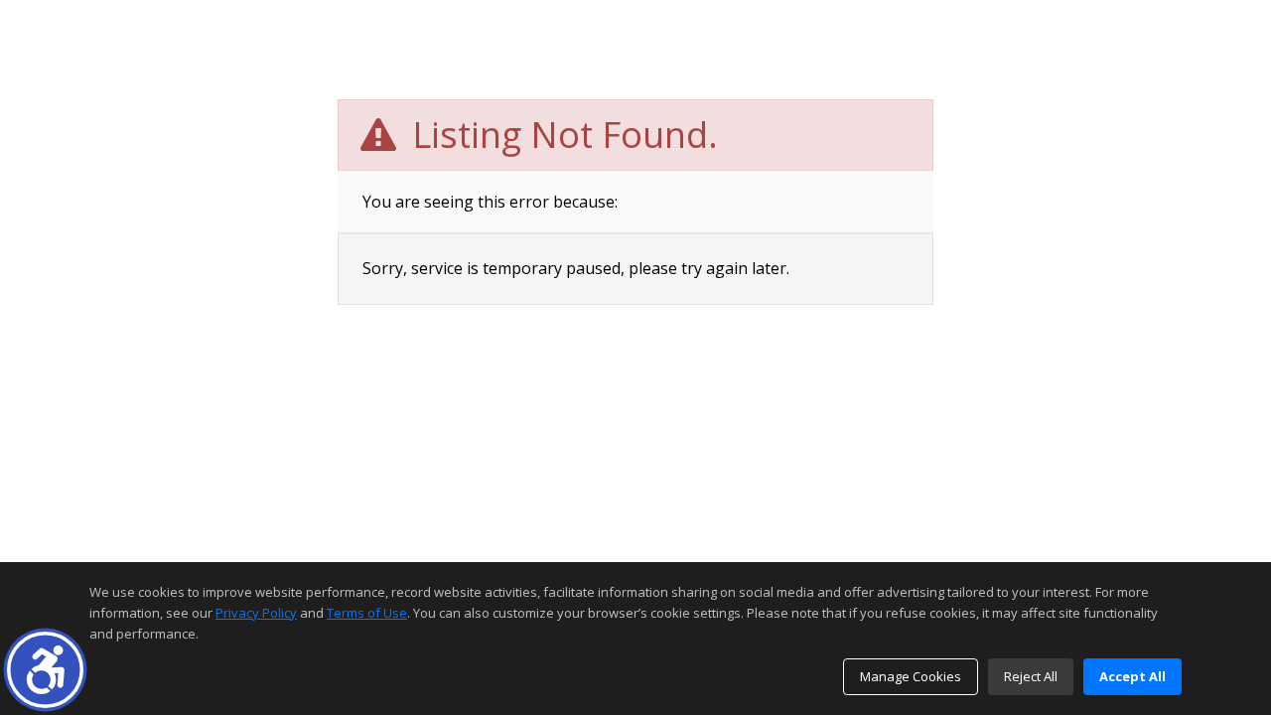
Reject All (1031, 676)
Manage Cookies (910, 676)
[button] (45, 670)
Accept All (1132, 676)
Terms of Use (367, 613)
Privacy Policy (256, 613)
